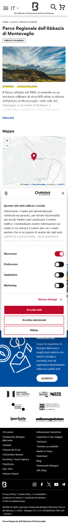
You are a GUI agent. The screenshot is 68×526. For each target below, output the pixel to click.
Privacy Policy (9, 494)
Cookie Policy (24, 494)
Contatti (6, 445)
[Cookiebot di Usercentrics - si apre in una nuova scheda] (37, 193)
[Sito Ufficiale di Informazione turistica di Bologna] (35, 6)
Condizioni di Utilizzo (12, 497)
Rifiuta (34, 330)
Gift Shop (41, 470)
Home (5, 21)
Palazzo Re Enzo (11, 449)
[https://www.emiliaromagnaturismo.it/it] (50, 422)
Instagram (34, 484)
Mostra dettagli (47, 299)
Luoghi (13, 21)
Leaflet (25, 184)
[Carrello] (62, 7)
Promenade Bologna (47, 465)
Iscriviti (47, 378)
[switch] (59, 264)
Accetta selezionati (34, 320)
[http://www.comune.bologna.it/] (18, 422)
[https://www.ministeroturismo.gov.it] (18, 397)
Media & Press (44, 451)
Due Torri (7, 468)
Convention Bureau (12, 454)
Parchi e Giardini (28, 21)
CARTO (61, 184)
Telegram (64, 484)
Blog (38, 460)
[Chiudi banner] (63, 193)
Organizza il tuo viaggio (49, 436)
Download (41, 456)
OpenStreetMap (39, 184)
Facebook (42, 484)
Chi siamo (7, 432)
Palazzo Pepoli (10, 473)
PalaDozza (8, 464)
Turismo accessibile (47, 446)
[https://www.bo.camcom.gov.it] (49, 410)
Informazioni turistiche (48, 432)
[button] (34, 157)
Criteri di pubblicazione (13, 500)
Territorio (41, 441)
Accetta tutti (34, 309)
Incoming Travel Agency (15, 459)
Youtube (56, 484)
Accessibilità (39, 494)
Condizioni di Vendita (35, 497)
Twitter (49, 484)
